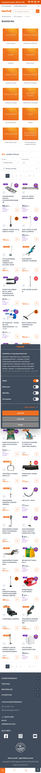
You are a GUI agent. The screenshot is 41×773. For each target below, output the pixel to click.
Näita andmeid (30, 407)
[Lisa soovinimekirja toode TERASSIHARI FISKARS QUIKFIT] (23, 469)
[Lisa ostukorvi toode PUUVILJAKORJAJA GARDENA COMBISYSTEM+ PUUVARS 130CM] (17, 270)
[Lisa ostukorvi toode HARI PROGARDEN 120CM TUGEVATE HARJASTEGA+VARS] (37, 541)
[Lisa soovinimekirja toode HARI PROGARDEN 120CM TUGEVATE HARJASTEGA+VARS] (23, 525)
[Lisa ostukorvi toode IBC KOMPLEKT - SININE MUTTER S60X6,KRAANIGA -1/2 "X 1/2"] (17, 336)
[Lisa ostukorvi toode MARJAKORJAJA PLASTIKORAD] (37, 599)
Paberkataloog (8, 724)
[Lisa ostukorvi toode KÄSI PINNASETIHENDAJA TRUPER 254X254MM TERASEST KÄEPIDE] (17, 599)
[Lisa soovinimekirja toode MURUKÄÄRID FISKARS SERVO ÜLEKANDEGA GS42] (4, 556)
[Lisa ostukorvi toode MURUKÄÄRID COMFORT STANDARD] (37, 270)
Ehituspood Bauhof (6, 16)
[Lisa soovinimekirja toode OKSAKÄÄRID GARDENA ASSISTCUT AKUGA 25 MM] (23, 615)
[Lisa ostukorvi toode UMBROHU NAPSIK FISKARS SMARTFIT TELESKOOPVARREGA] (17, 657)
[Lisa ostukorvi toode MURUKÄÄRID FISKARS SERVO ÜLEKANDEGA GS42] (17, 570)
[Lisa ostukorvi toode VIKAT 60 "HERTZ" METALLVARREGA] (37, 210)
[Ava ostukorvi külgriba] (37, 769)
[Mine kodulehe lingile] (7, 11)
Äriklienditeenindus (20, 6)
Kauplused (7, 6)
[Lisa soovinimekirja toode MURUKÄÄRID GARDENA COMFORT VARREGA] (4, 496)
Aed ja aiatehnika (18, 16)
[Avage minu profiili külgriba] (26, 770)
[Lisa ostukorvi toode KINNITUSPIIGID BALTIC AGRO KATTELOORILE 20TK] (17, 454)
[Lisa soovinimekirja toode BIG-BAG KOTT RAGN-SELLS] (23, 556)
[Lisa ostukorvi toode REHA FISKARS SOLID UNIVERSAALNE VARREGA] (37, 336)
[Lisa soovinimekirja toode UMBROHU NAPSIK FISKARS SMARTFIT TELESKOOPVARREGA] (4, 643)
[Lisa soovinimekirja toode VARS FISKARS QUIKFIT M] (23, 285)
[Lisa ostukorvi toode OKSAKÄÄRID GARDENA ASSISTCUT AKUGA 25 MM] (37, 628)
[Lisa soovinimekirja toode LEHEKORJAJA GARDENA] (4, 615)
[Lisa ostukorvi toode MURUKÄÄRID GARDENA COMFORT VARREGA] (17, 509)
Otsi (37, 11)
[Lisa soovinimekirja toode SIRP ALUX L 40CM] (23, 496)
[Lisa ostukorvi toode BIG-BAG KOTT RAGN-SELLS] (37, 570)
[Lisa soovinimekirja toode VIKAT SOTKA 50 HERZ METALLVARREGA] (23, 225)
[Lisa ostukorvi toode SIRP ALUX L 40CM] (37, 509)
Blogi (4, 720)
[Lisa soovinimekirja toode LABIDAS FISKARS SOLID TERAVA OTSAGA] (4, 225)
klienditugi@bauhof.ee (11, 710)
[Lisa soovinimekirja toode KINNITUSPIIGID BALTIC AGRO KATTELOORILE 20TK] (4, 438)
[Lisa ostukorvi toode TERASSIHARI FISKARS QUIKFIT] (37, 481)
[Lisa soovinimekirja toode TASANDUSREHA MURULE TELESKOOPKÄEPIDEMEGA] (4, 192)
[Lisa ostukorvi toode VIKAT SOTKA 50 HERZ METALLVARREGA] (37, 239)
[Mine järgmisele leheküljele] (34, 176)
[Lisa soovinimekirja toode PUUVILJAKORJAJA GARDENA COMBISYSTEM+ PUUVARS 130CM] (4, 255)
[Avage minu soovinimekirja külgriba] (14, 770)
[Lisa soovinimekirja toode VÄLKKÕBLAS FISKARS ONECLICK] (4, 469)
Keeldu (20, 425)
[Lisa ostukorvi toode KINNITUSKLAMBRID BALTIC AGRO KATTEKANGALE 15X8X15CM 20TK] (17, 303)
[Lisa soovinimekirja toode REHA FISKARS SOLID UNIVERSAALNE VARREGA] (23, 318)
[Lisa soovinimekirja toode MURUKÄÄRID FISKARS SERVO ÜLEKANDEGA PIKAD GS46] (4, 525)
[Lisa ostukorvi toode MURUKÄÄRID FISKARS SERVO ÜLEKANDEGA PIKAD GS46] (17, 541)
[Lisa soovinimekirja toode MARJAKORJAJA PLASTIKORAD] (23, 585)
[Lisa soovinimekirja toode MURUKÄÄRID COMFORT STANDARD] (23, 255)
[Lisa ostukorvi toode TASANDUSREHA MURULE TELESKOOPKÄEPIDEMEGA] (17, 210)
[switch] (36, 386)
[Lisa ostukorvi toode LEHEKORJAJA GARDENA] (17, 628)
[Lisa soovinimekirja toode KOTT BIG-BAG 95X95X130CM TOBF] (23, 643)
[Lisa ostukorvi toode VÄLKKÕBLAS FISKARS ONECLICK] (17, 481)
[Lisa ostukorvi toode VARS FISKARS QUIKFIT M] (37, 303)
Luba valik (20, 419)
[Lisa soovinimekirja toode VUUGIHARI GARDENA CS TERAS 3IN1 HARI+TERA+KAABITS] (23, 438)
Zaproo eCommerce (20, 765)
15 (29, 176)
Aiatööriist (27, 16)
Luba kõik (20, 413)
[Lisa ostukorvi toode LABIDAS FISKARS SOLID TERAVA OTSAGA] (17, 239)
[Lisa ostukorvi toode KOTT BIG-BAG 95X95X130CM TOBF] (37, 657)
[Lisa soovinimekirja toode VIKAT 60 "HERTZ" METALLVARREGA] (23, 192)
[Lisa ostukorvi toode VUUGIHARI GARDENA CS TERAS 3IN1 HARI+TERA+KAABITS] (37, 454)
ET (38, 6)
